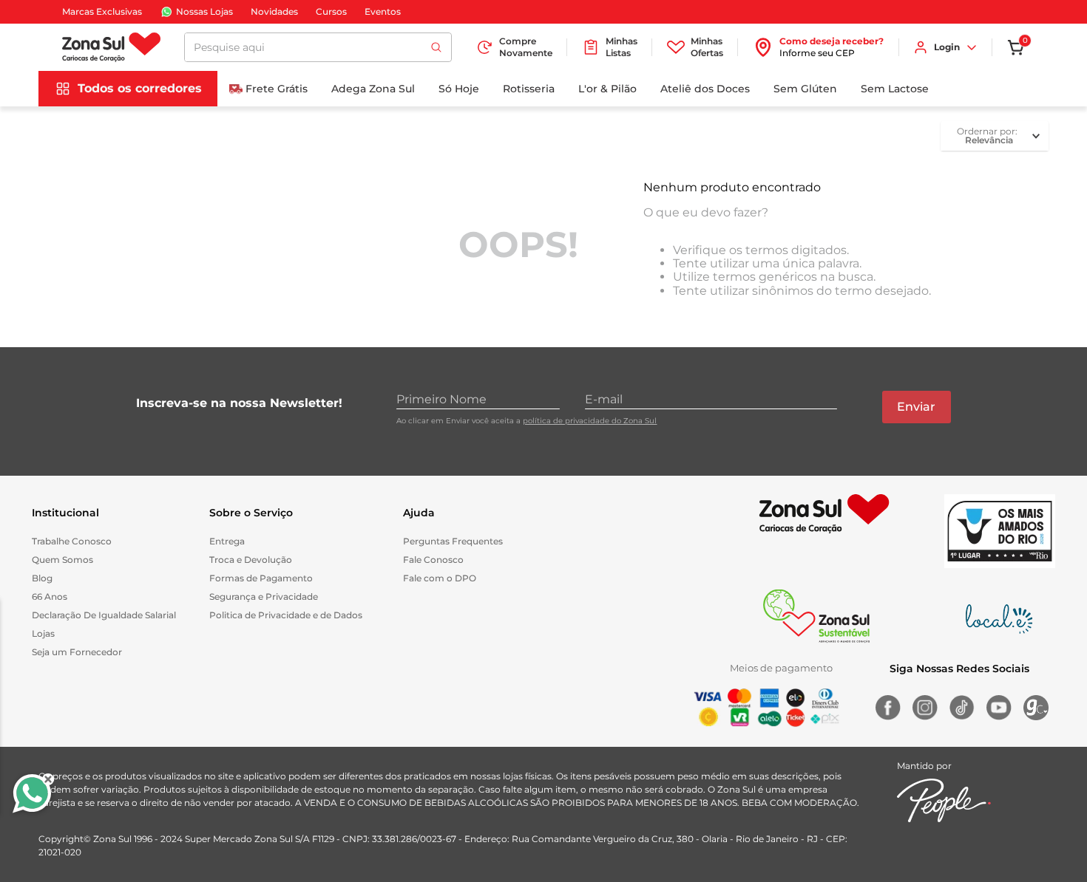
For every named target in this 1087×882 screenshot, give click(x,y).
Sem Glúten (805, 88)
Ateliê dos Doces (705, 88)
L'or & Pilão (607, 88)
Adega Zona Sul (373, 88)
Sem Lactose (895, 88)
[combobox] (318, 47)
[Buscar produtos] (436, 47)
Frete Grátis (276, 88)
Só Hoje (458, 88)
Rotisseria (529, 88)
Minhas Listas (621, 46)
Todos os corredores (140, 88)
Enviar (916, 407)
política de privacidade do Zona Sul (590, 420)
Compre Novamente (525, 46)
